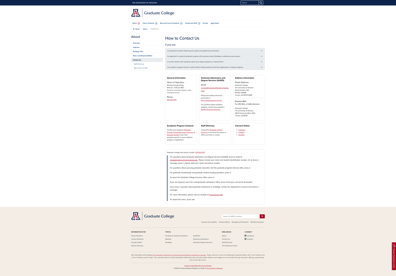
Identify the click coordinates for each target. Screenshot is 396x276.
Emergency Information (240, 222)
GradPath (196, 236)
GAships (168, 239)
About (134, 23)
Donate (205, 23)
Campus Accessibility (209, 222)
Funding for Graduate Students (176, 236)
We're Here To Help (141, 68)
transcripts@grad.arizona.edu (211, 100)
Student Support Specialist (210, 110)
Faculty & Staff (136, 242)
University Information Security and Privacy (198, 266)
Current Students (137, 239)
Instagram (241, 130)
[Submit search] (261, 3)
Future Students (148, 23)
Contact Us (137, 60)
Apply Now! (215, 23)
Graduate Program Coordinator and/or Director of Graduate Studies (181, 132)
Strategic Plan (138, 52)
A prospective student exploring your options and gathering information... (193, 51)
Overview (136, 43)
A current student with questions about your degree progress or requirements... (195, 62)
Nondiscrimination (257, 222)
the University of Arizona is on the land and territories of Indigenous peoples (179, 255)
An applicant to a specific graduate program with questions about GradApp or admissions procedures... (204, 56)
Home (137, 29)
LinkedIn (250, 239)
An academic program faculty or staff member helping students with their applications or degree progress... (205, 67)
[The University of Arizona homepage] (145, 2)
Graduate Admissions (201, 239)
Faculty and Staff (191, 23)
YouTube (241, 135)
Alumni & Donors (137, 246)
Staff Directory (139, 64)
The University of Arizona (214, 268)
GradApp (168, 242)
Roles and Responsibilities (142, 56)
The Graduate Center (229, 246)
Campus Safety (224, 222)
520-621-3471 (171, 100)
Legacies (136, 47)
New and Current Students (169, 23)
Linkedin (241, 132)
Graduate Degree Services (202, 242)
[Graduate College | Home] (152, 13)
